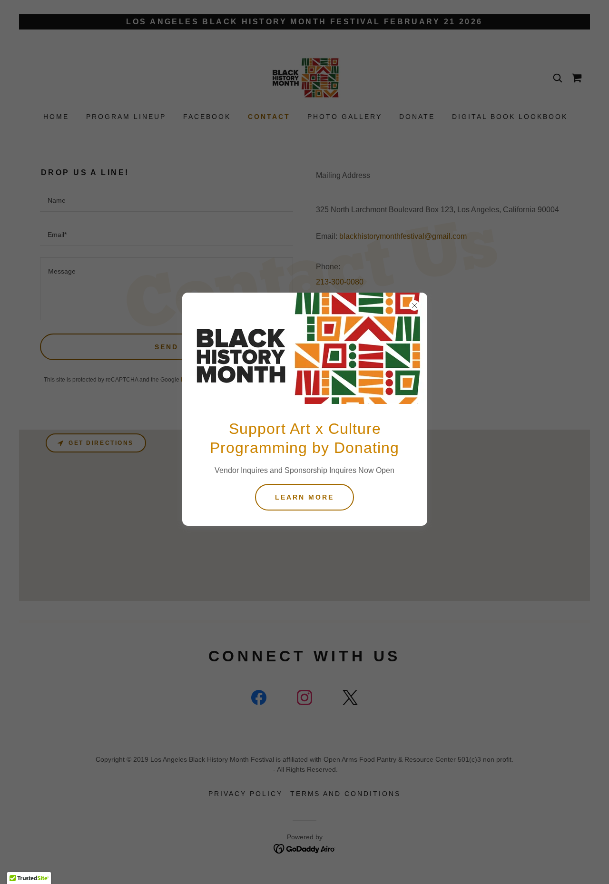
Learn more (304, 497)
